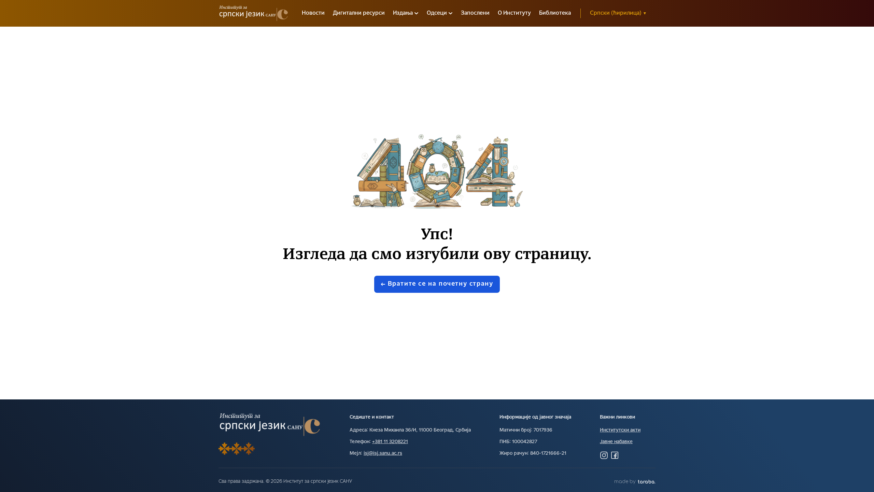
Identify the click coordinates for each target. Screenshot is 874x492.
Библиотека (555, 13)
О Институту (514, 13)
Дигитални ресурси (359, 13)
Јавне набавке (616, 442)
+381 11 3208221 (390, 442)
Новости (313, 13)
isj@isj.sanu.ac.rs (383, 453)
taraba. (647, 481)
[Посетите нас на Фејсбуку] (615, 455)
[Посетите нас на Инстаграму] (604, 455)
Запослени (475, 13)
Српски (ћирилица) (618, 13)
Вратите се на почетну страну (440, 284)
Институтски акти (620, 430)
